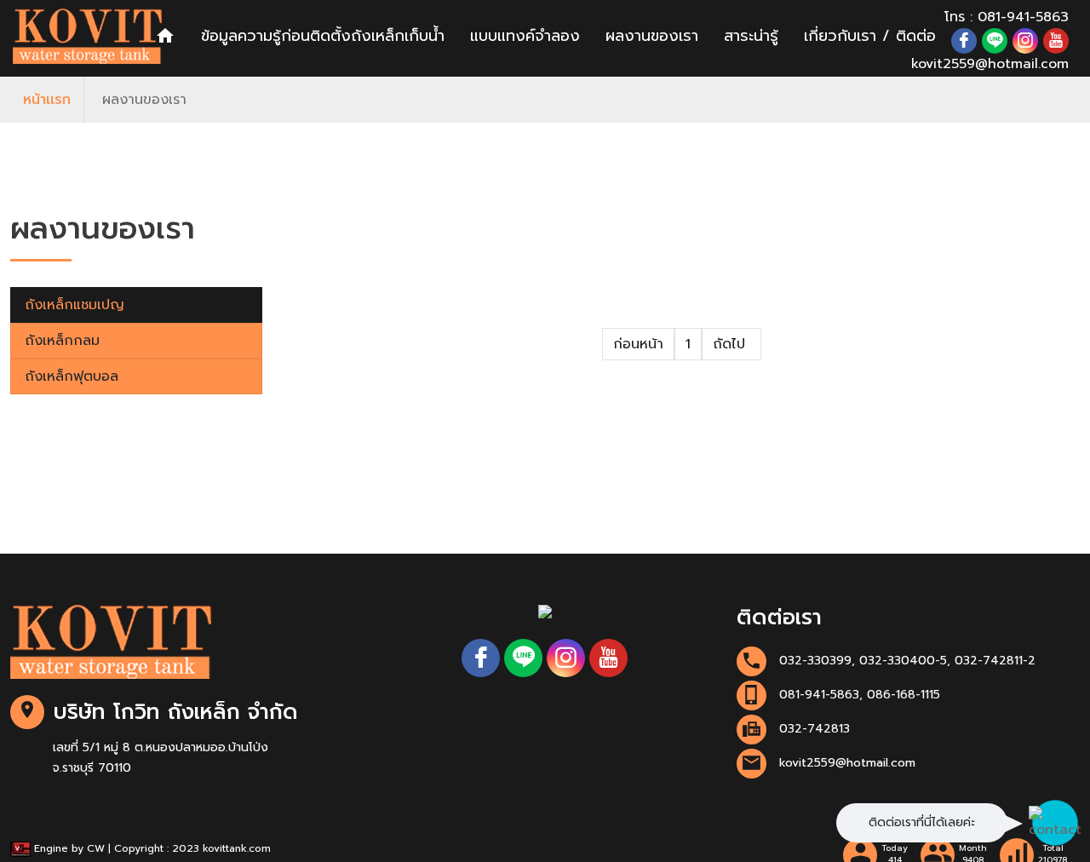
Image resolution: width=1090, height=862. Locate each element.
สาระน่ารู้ (751, 36)
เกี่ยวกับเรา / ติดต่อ (870, 36)
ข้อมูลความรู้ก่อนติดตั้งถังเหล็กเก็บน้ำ (323, 36)
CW (96, 848)
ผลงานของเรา (651, 36)
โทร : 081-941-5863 (1006, 17)
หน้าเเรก (47, 99)
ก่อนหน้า (638, 344)
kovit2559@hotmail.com (990, 63)
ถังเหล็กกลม (62, 340)
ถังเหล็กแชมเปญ (74, 305)
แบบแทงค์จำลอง (525, 36)
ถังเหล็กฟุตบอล (71, 376)
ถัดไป (731, 344)
